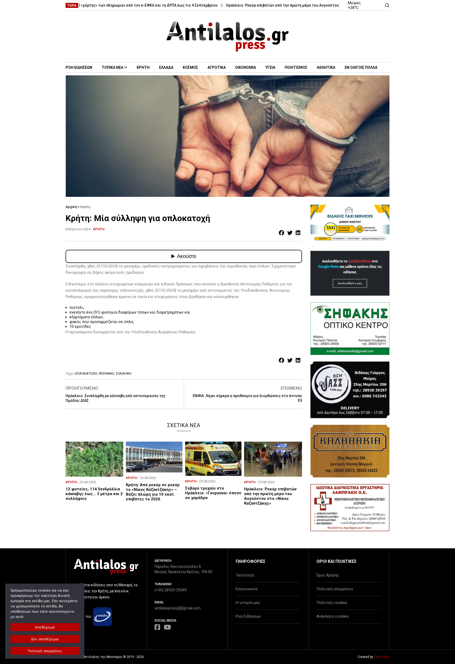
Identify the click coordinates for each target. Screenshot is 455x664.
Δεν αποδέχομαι (45, 639)
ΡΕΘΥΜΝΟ (106, 373)
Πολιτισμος (296, 67)
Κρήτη (85, 207)
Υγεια (270, 67)
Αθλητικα (326, 67)
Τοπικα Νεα (112, 67)
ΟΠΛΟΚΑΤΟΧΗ (86, 373)
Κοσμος (190, 67)
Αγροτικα (216, 67)
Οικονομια (245, 67)
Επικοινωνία (247, 589)
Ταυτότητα (245, 575)
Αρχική (71, 207)
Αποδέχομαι (45, 627)
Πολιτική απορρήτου (334, 589)
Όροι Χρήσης (327, 575)
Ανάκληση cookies (332, 616)
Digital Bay (381, 657)
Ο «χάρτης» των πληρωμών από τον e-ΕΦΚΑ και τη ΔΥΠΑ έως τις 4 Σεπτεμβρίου (130, 5)
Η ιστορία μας (248, 602)
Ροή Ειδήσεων (248, 616)
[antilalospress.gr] (227, 36)
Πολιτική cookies (331, 602)
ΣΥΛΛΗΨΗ (123, 373)
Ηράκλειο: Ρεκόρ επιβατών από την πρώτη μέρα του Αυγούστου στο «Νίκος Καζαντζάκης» (288, 5)
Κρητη (143, 67)
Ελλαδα (166, 67)
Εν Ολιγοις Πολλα (361, 67)
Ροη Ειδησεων (79, 67)
